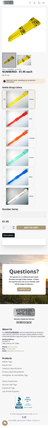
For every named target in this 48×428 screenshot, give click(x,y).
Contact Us (24, 289)
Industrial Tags (8, 388)
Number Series (10, 209)
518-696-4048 (10, 349)
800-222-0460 (13, 347)
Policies (28, 420)
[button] (24, 316)
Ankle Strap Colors (12, 87)
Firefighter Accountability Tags (15, 375)
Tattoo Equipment (9, 381)
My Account (21, 420)
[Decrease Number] (13, 228)
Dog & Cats (7, 365)
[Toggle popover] (5, 423)
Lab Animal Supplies (10, 391)
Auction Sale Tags (9, 384)
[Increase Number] (13, 226)
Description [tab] (8, 235)
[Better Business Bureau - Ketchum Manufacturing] (24, 408)
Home (4, 69)
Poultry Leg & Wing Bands (13, 372)
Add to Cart (31, 227)
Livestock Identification (12, 368)
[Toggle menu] (43, 3)
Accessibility (12, 420)
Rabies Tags (7, 361)
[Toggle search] (30, 3)
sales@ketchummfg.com (15, 351)
